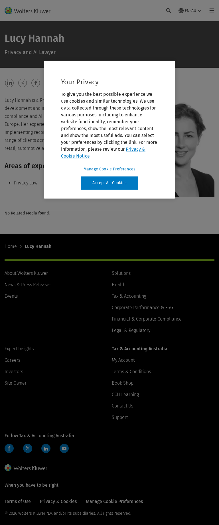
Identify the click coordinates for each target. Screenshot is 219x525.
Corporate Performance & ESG (142, 307)
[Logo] (31, 10)
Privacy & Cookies (58, 501)
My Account (123, 360)
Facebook (9, 448)
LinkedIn (45, 448)
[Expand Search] (168, 10)
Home (11, 246)
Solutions (121, 273)
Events (11, 296)
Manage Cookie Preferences (109, 169)
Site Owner (16, 383)
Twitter (27, 448)
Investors (14, 371)
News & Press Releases (28, 284)
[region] (109, 130)
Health (118, 284)
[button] (9, 83)
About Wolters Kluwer (26, 273)
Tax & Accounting (129, 296)
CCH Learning (125, 394)
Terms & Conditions (131, 371)
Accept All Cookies (109, 183)
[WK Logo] (26, 467)
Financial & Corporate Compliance (147, 319)
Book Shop (122, 383)
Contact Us (122, 406)
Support (120, 417)
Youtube (64, 448)
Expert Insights (19, 348)
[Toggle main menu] (210, 10)
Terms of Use (18, 501)
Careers (12, 360)
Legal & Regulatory (131, 330)
